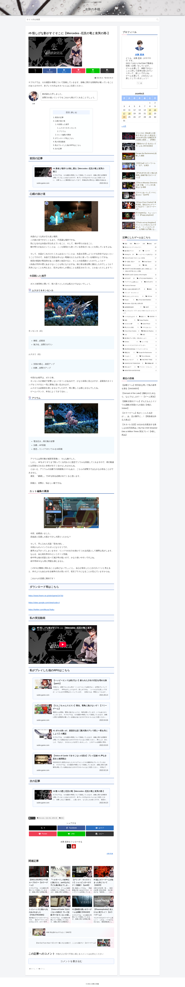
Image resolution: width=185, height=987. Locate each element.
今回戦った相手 (63, 124)
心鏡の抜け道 (60, 121)
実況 (62, 818)
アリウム (62, 131)
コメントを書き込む (71, 961)
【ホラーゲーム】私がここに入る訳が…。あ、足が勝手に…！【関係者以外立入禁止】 (139, 416)
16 (155, 110)
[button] (157, 19)
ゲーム (33, 818)
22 (150, 113)
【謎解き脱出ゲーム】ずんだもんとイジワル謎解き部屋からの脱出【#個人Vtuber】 (139, 404)
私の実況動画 (60, 142)
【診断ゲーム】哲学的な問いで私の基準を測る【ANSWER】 (139, 387)
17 (124, 113)
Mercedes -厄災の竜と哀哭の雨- (48, 818)
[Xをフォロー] (69, 846)
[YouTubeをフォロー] (74, 846)
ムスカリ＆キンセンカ (67, 128)
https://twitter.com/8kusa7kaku (41, 610)
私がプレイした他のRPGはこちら (68, 145)
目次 (68, 112)
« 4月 (124, 126)
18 (129, 113)
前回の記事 (59, 117)
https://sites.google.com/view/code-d (44, 603)
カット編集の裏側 (64, 135)
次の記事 (58, 149)
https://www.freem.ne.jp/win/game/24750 (45, 596)
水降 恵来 (139, 54)
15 (150, 110)
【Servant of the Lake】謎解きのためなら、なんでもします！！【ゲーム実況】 (139, 395)
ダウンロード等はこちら (64, 138)
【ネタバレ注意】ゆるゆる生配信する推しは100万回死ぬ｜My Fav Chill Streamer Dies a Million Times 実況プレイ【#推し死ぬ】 (139, 429)
